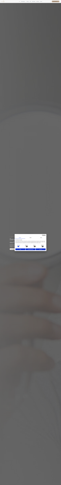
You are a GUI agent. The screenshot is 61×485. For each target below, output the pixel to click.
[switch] (27, 246)
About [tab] (41, 237)
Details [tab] (30, 237)
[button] (55, 1)
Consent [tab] (20, 237)
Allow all (40, 249)
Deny (20, 249)
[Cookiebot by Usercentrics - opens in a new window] (42, 235)
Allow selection (30, 249)
